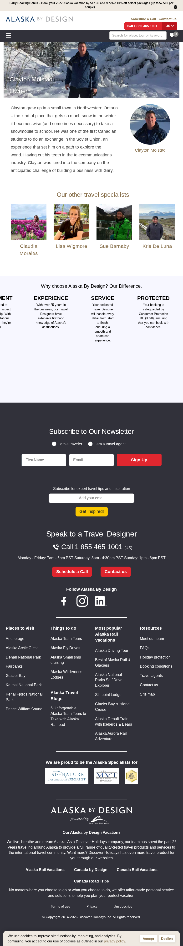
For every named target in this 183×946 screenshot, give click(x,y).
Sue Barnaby (114, 246)
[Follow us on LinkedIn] (101, 601)
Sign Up (139, 459)
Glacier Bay (15, 676)
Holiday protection (155, 657)
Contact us (168, 19)
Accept (148, 939)
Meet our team (152, 639)
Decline (167, 939)
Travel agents (151, 676)
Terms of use (60, 906)
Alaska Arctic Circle (22, 648)
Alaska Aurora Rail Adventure (111, 736)
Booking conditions (156, 666)
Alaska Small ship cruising (66, 660)
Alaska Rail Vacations (45, 870)
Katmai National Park (24, 685)
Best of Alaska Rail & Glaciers (113, 662)
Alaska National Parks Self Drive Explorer (108, 680)
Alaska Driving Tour (111, 650)
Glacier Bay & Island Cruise (112, 707)
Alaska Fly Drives (65, 648)
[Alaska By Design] (39, 19)
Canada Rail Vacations (137, 870)
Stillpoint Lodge (108, 695)
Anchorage (15, 639)
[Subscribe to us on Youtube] (119, 601)
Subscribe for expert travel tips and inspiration (91, 489)
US (168, 26)
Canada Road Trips (91, 881)
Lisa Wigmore (71, 246)
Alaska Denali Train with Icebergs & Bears (113, 721)
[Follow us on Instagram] (82, 601)
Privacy (91, 906)
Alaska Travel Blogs (64, 695)
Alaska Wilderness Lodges (66, 674)
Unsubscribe (123, 906)
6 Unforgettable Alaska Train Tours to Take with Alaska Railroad (68, 716)
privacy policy (114, 941)
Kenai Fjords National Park (24, 697)
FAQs (144, 648)
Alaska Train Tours (66, 639)
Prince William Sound (24, 709)
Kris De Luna (157, 246)
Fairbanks (14, 666)
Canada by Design (90, 870)
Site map (147, 694)
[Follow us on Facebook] (64, 601)
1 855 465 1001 (146, 26)
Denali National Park (23, 657)
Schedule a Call (143, 19)
